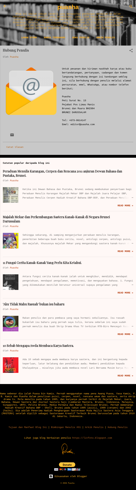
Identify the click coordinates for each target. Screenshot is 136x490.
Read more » (125, 205)
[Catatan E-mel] (12, 136)
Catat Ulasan (14, 147)
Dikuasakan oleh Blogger (70, 476)
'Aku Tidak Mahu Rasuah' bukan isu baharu (33, 304)
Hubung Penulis (118, 427)
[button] (131, 51)
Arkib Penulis (105, 37)
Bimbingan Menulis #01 (66, 427)
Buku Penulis (80, 37)
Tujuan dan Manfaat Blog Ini (27, 427)
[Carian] (131, 7)
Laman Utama (29, 37)
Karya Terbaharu (54, 37)
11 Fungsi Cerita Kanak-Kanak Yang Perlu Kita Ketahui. (42, 263)
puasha (68, 7)
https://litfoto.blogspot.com (92, 437)
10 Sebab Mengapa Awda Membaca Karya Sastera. (38, 345)
